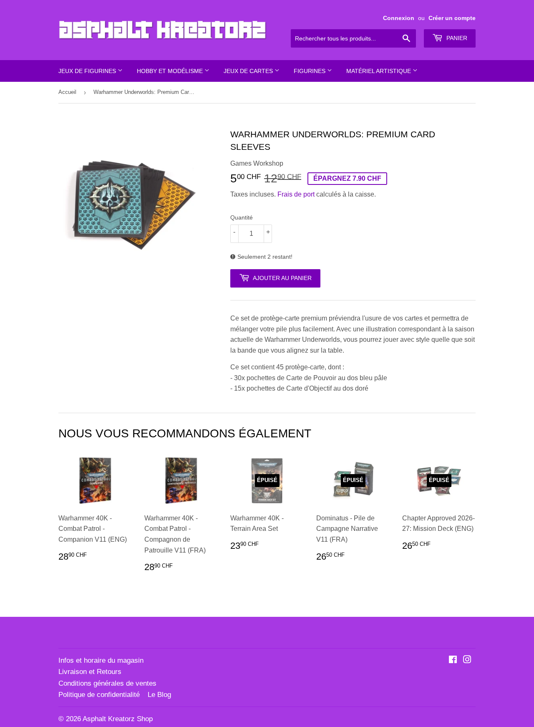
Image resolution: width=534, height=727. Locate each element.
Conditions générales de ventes (107, 683)
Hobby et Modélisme (170, 71)
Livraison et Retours (89, 672)
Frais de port (296, 194)
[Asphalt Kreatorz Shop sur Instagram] (467, 660)
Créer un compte (452, 18)
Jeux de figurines (88, 71)
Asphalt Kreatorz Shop (118, 719)
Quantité (241, 217)
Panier (456, 38)
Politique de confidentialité (99, 695)
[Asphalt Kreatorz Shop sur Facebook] (452, 660)
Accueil (67, 92)
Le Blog (159, 695)
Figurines (310, 71)
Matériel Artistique (379, 71)
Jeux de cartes (249, 71)
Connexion (398, 18)
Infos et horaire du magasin (101, 660)
